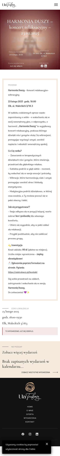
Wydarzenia (30, 418)
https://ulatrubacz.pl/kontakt (22, 272)
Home (30, 407)
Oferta (30, 414)
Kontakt (29, 422)
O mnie (30, 410)
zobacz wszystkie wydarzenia (35, 372)
